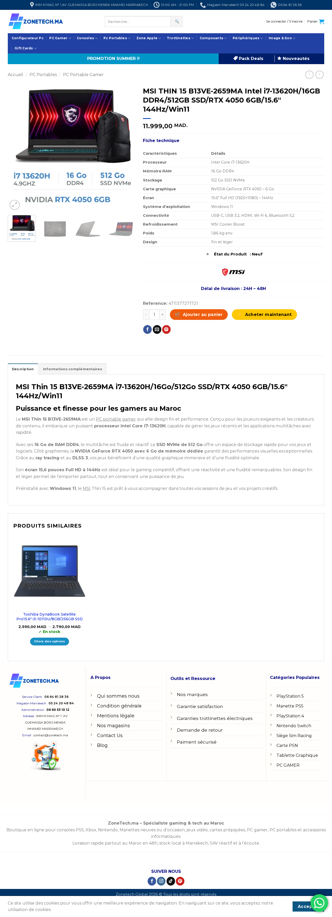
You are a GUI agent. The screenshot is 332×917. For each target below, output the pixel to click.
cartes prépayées (227, 829)
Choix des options (49, 641)
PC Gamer (58, 38)
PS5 (80, 829)
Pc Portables (115, 38)
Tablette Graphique (297, 755)
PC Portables (43, 74)
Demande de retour (200, 730)
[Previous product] (319, 75)
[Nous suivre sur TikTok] (171, 881)
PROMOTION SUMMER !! (113, 58)
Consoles (85, 38)
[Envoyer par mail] (157, 329)
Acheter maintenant (268, 314)
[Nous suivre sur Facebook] (152, 881)
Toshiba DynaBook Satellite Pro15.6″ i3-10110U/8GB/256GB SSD (49, 617)
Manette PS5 (289, 706)
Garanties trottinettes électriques (215, 718)
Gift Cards (24, 48)
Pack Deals (250, 58)
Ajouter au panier (203, 314)
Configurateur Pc (28, 38)
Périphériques (246, 38)
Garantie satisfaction (200, 706)
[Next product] (309, 75)
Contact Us (110, 735)
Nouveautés (295, 58)
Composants (211, 38)
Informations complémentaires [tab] (72, 369)
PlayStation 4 (290, 715)
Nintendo (108, 829)
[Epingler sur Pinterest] (166, 329)
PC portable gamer (116, 419)
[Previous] (17, 147)
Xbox (91, 829)
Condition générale (119, 706)
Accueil (15, 74)
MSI (87, 488)
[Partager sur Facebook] (147, 329)
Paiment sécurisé (197, 742)
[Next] (126, 147)
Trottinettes (178, 38)
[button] (284, 21)
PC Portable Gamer (83, 74)
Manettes (129, 829)
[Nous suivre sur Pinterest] (180, 881)
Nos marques (192, 694)
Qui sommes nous (118, 696)
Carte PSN (287, 745)
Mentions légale (115, 716)
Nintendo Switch (293, 725)
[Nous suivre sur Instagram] (161, 881)
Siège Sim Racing (294, 735)
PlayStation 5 (290, 696)
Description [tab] (23, 369)
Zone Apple (146, 38)
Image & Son (280, 38)
